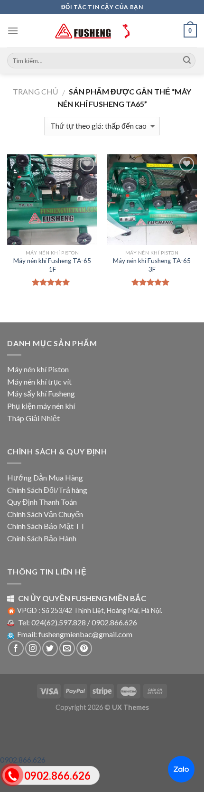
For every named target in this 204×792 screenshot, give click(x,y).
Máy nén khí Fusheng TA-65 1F (52, 265)
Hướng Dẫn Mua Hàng (45, 477)
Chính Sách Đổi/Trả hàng (47, 489)
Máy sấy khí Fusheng (41, 393)
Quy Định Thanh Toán (42, 501)
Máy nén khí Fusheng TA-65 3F (152, 265)
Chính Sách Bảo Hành (41, 538)
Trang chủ (35, 91)
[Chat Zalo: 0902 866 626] (181, 769)
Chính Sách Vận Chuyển (45, 514)
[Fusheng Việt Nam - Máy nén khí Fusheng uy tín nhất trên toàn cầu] (102, 30)
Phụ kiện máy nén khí (41, 405)
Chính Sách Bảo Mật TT (46, 525)
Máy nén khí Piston (38, 369)
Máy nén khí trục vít (39, 381)
